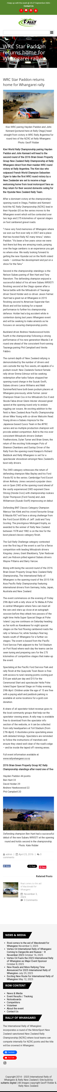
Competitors (13, 1002)
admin (9, 854)
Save (44, 867)
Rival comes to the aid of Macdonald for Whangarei (31, 886)
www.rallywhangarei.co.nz (16, 758)
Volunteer (12, 1005)
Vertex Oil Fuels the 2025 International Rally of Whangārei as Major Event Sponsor (30, 960)
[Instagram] (28, 1063)
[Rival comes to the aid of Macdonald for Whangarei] (10, 889)
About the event (15, 1008)
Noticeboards (14, 999)
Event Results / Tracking (20, 996)
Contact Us (28, 6)
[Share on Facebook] (7, 866)
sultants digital (8, 1082)
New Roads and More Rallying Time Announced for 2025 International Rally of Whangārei (29, 970)
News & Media (14, 993)
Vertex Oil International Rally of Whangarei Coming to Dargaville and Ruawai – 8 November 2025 (29, 952)
